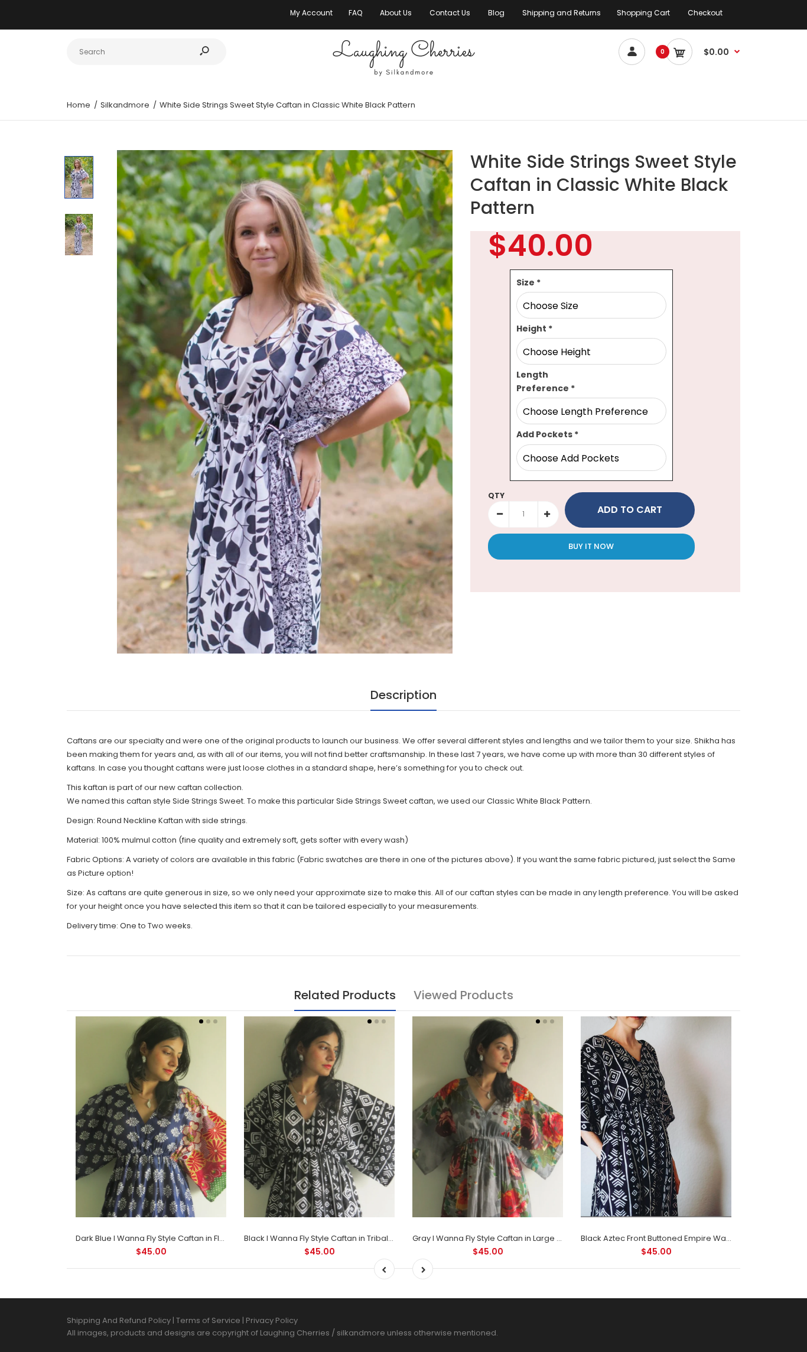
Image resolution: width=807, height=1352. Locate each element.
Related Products (345, 995)
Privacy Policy (272, 1320)
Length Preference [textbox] (545, 381)
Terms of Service (209, 1320)
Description (403, 695)
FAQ (355, 13)
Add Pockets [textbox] (547, 434)
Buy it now (591, 546)
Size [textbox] (528, 282)
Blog (496, 13)
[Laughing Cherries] (403, 74)
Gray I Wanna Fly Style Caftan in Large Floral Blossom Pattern (527, 1238)
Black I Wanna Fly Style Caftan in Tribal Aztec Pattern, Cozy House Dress (379, 1238)
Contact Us (449, 13)
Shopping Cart (643, 13)
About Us (396, 13)
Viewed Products (463, 995)
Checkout (705, 13)
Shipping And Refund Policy (119, 1320)
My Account (311, 13)
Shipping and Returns (561, 13)
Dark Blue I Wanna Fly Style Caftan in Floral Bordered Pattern (189, 1238)
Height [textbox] (534, 328)
